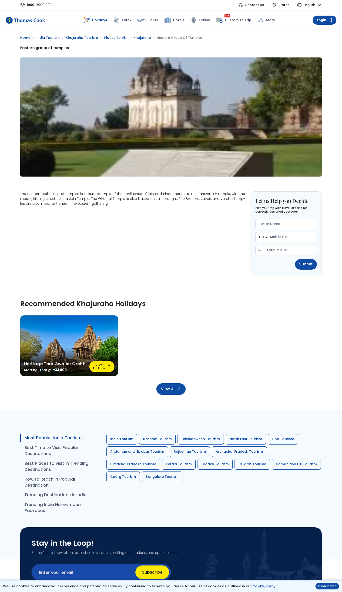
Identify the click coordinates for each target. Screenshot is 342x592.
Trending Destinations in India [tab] (55, 495)
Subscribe (152, 572)
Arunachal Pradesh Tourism (239, 451)
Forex (126, 20)
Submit (306, 264)
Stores (283, 5)
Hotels (178, 20)
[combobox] (263, 237)
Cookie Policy (264, 586)
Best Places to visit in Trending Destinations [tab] (56, 466)
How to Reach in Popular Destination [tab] (50, 482)
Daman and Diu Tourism (296, 464)
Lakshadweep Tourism (200, 439)
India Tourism (121, 439)
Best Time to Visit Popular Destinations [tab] (51, 450)
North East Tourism (246, 439)
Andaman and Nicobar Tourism (137, 451)
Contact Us (254, 5)
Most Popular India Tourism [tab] (53, 438)
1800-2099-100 (39, 5)
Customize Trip (238, 19)
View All (168, 388)
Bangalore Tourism (162, 476)
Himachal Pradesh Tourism (133, 464)
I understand (327, 586)
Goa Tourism (283, 439)
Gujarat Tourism (252, 464)
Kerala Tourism (179, 464)
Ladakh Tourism (215, 464)
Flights (152, 20)
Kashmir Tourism (157, 439)
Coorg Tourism (123, 476)
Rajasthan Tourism (190, 451)
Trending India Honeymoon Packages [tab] (52, 507)
